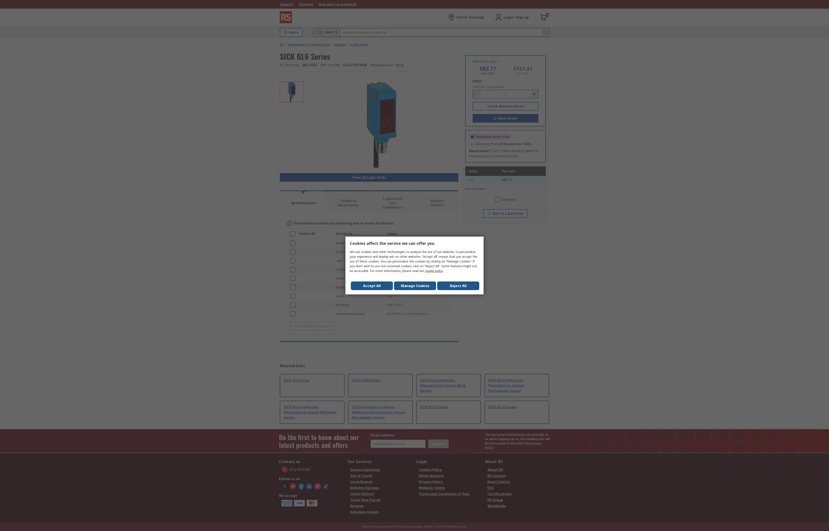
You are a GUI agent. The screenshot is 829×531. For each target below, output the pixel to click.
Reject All (458, 285)
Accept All (372, 285)
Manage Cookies (415, 285)
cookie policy (434, 271)
